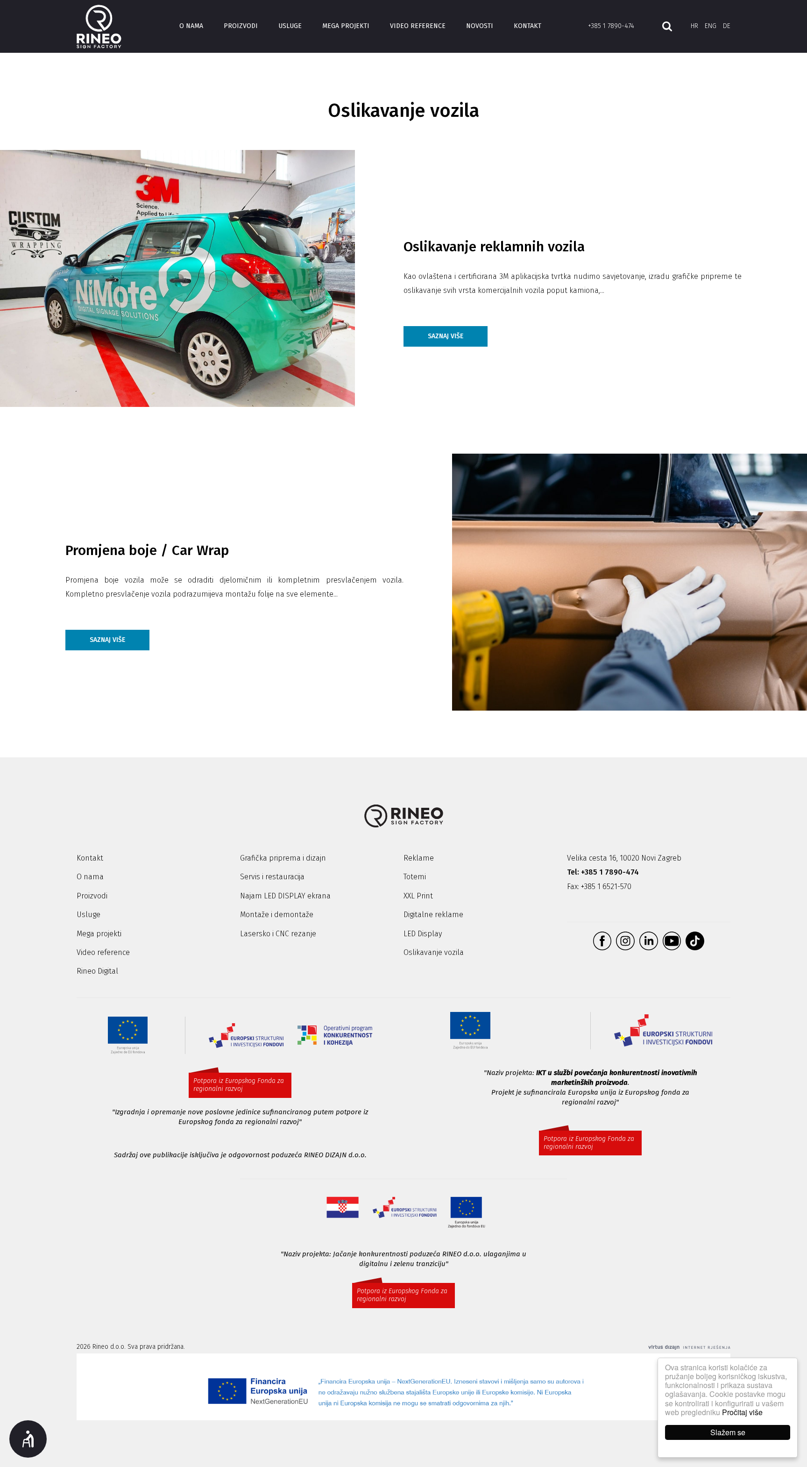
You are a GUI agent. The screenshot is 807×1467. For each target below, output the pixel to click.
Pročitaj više (742, 1412)
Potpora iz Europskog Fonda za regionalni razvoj (238, 1085)
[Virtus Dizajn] (689, 1347)
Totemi (415, 876)
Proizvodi (241, 26)
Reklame (419, 858)
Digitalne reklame (433, 914)
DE (726, 26)
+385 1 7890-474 (611, 26)
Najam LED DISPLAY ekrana (285, 895)
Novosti (479, 26)
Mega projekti (345, 26)
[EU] (403, 1387)
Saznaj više (445, 336)
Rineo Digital (97, 971)
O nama (191, 26)
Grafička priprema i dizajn (283, 858)
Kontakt (527, 26)
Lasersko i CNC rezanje (278, 933)
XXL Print (418, 895)
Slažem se (727, 1432)
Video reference (418, 26)
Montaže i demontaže (276, 914)
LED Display (423, 933)
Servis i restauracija (272, 876)
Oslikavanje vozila (434, 952)
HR (694, 26)
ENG (710, 26)
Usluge (290, 26)
